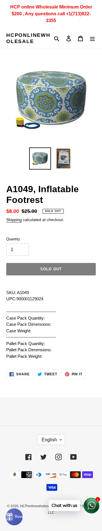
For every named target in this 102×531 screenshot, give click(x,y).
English (49, 439)
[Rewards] (14, 516)
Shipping (14, 219)
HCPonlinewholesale (28, 38)
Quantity (13, 239)
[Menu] (92, 38)
